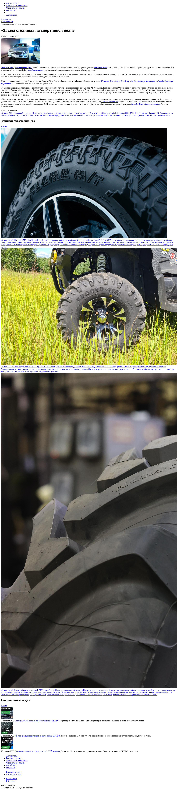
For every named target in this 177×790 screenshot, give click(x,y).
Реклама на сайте (13, 772)
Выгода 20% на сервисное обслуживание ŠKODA (37, 721)
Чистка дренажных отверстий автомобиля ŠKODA (37, 736)
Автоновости (12, 3)
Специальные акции (15, 8)
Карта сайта (11, 779)
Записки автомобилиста (16, 5)
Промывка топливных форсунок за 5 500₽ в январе (37, 751)
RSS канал (11, 781)
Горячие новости (13, 758)
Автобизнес (11, 15)
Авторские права (13, 774)
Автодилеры (11, 756)
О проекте (10, 10)
